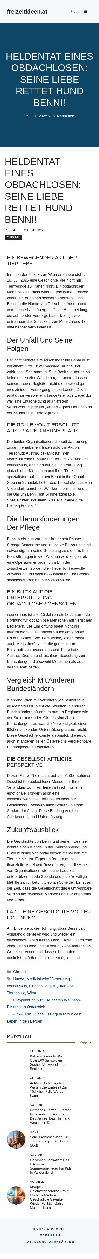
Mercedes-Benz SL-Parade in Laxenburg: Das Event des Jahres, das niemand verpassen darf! (50, 1116)
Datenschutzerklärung (49, 1242)
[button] (73, 11)
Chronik (13, 237)
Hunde (18, 979)
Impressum (50, 1235)
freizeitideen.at (27, 11)
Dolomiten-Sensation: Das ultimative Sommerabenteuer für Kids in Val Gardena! (51, 1166)
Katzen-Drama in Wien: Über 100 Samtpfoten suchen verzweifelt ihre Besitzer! (47, 1062)
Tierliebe (66, 986)
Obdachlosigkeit (43, 986)
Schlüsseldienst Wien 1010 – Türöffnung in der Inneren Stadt (50, 1141)
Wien (31, 993)
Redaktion (12, 230)
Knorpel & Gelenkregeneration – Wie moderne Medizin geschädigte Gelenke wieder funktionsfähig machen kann (49, 1197)
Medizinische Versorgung (48, 979)
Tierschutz (16, 993)
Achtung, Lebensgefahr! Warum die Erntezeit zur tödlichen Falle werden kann (48, 1089)
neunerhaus (17, 986)
